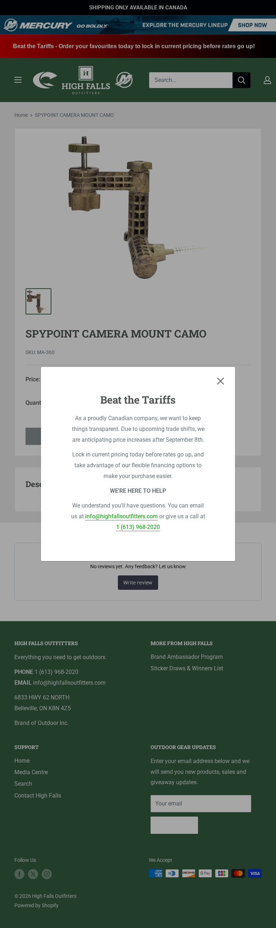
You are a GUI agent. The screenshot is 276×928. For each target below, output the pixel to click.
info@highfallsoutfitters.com (121, 516)
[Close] (220, 381)
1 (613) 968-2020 (138, 527)
